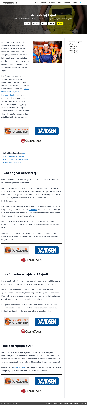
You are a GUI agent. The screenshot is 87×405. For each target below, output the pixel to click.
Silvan (26, 88)
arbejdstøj (33, 209)
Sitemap (76, 403)
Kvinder (52, 3)
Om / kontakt (55, 403)
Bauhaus (13, 95)
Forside (35, 3)
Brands (67, 3)
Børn (59, 3)
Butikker (66, 403)
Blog (61, 403)
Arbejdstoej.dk (10, 2)
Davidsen (5, 95)
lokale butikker (19, 367)
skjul (23, 153)
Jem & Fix (10, 92)
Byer (71, 403)
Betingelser (83, 403)
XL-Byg (18, 92)
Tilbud (74, 3)
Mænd (43, 3)
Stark (3, 92)
